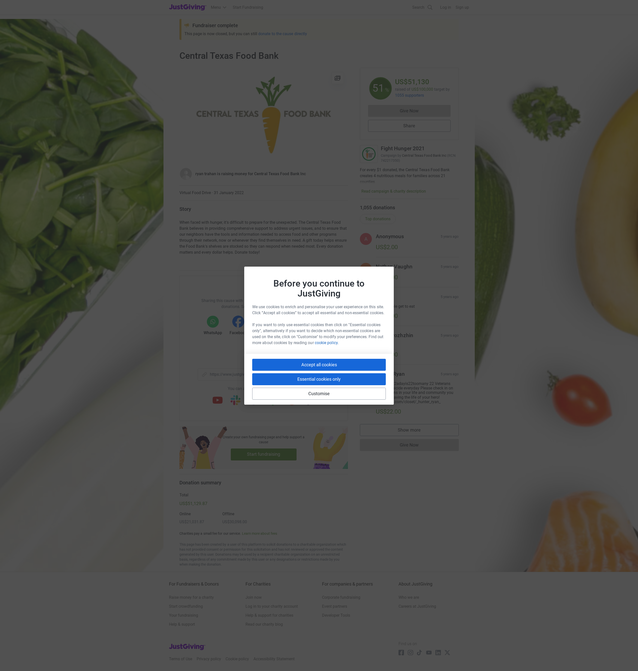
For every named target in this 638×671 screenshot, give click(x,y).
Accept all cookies (319, 364)
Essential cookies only (319, 379)
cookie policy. (327, 342)
